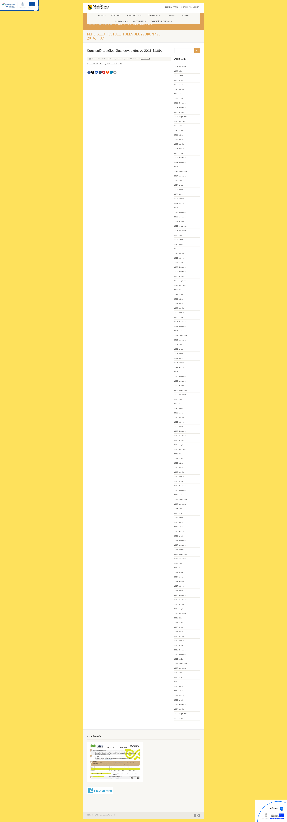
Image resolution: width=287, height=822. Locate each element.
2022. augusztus (180, 285)
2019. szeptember (180, 445)
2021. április (178, 358)
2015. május (178, 682)
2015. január (178, 700)
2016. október (179, 604)
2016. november (180, 600)
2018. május (178, 518)
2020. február (179, 422)
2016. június (178, 622)
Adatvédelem (138, 21)
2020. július (178, 399)
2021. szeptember (180, 335)
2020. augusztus (180, 395)
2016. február (179, 641)
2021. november (180, 326)
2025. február (179, 148)
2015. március (179, 691)
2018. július (178, 508)
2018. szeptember (180, 499)
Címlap (101, 16)
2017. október (179, 550)
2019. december (180, 431)
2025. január (178, 153)
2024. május (178, 190)
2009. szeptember (180, 714)
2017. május (178, 572)
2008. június (178, 718)
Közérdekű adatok (134, 16)
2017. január (178, 591)
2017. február (179, 586)
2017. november (180, 545)
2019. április (178, 467)
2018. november (180, 490)
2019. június (178, 458)
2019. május (178, 463)
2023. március (179, 253)
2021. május (178, 354)
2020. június (178, 404)
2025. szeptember (180, 117)
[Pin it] (103, 72)
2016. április (178, 631)
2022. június (178, 294)
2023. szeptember (180, 226)
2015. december (180, 650)
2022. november (180, 271)
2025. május (178, 135)
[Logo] (104, 7)
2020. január (178, 427)
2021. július (178, 344)
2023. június (178, 240)
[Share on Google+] (96, 72)
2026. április (178, 85)
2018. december (180, 486)
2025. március (179, 144)
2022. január (178, 317)
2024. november (180, 162)
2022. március (179, 308)
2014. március (179, 709)
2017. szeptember (180, 554)
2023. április (178, 249)
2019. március (179, 472)
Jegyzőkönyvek (145, 59)
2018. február (179, 531)
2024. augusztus (180, 176)
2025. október (179, 112)
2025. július (178, 126)
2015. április (178, 686)
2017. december (180, 540)
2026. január (178, 98)
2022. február (179, 313)
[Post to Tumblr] (100, 72)
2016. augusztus (180, 613)
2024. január (178, 208)
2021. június (178, 349)
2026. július (178, 71)
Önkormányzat (154, 16)
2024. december (180, 158)
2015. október (179, 659)
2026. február (179, 94)
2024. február (179, 203)
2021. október (179, 331)
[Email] (114, 72)
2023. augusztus (180, 230)
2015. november (180, 654)
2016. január (178, 645)
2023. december (180, 212)
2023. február (179, 258)
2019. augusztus (180, 449)
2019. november (180, 436)
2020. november (180, 381)
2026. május (178, 80)
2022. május (178, 299)
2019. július (178, 454)
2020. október (179, 385)
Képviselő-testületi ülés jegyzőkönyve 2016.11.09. (104, 64)
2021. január (178, 372)
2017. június (178, 568)
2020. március (179, 417)
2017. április (178, 577)
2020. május (178, 408)
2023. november (180, 217)
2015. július (178, 673)
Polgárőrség (120, 21)
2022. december (180, 267)
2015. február (179, 695)
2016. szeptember (180, 609)
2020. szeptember (180, 390)
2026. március (179, 89)
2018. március (179, 527)
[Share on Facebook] (89, 72)
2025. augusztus (180, 121)
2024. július (178, 180)
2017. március (179, 581)
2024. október (179, 167)
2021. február (179, 367)
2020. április (178, 413)
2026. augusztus (180, 66)
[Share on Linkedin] (111, 72)
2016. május (178, 627)
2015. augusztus (180, 668)
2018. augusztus (180, 504)
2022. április (178, 303)
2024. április (178, 194)
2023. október (179, 221)
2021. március (179, 363)
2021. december (180, 322)
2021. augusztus (180, 340)
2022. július (178, 290)
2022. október (179, 276)
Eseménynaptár (171, 7)
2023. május (178, 244)
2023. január (178, 262)
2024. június (178, 185)
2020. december (180, 376)
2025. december (180, 103)
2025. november (180, 107)
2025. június (178, 130)
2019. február (179, 477)
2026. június (178, 76)
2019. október (179, 440)
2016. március (179, 636)
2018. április (178, 522)
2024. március (179, 199)
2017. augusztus (180, 559)
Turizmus (171, 16)
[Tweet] (92, 72)
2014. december (180, 704)
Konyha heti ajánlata (190, 7)
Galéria (185, 16)
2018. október (179, 495)
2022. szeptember (180, 281)
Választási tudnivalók (160, 21)
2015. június (178, 677)
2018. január (178, 536)
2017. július (178, 563)
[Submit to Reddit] (107, 72)
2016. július (178, 618)
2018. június (178, 513)
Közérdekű (115, 16)
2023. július (178, 235)
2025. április (178, 139)
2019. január (178, 481)
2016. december (180, 595)
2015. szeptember (180, 663)
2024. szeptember (180, 171)
